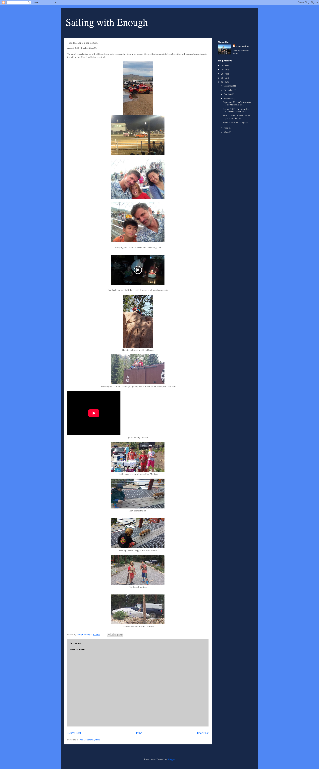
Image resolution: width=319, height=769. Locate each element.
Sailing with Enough (107, 22)
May (226, 132)
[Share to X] (115, 634)
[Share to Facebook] (118, 634)
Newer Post (74, 733)
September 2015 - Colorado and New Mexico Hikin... (237, 103)
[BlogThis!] (112, 634)
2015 (223, 82)
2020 (223, 65)
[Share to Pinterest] (121, 634)
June (226, 127)
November (229, 90)
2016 (223, 77)
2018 (223, 69)
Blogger (171, 759)
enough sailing (243, 46)
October (227, 94)
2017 (223, 73)
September (229, 98)
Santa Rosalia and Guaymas (235, 122)
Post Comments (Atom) (90, 739)
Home (138, 733)
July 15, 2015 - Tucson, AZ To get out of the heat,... (236, 117)
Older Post (202, 733)
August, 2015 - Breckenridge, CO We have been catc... (236, 110)
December (228, 85)
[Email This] (108, 634)
